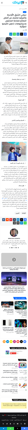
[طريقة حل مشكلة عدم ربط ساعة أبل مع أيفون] (23, 379)
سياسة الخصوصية (5, 420)
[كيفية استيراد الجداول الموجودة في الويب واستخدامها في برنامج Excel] (23, 365)
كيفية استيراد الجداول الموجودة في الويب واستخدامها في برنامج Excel (10, 364)
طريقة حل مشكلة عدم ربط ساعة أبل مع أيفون (9, 378)
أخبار (20, 8)
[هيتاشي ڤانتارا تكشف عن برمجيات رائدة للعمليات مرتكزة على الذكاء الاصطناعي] (21, 305)
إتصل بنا (11, 420)
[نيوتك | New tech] (18, 2)
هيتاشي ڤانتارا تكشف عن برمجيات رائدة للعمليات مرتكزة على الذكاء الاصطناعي (21, 313)
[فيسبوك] (25, 219)
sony (23, 213)
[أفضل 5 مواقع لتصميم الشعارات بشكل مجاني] (23, 385)
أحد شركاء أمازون (18, 420)
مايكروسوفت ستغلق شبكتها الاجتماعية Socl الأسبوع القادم (8, 310)
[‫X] (21, 219)
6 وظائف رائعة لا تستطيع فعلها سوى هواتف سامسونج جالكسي (10, 371)
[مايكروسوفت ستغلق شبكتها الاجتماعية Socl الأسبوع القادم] (7, 304)
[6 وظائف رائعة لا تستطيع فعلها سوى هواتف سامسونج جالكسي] (23, 372)
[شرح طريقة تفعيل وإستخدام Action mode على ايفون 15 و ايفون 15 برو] (23, 392)
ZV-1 (6, 198)
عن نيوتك (25, 420)
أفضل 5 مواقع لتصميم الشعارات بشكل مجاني (10, 385)
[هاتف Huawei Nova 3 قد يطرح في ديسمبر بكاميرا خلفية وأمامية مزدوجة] (7, 322)
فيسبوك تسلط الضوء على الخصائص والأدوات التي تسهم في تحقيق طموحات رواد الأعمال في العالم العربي (21, 332)
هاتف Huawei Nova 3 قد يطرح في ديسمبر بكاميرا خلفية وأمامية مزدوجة (8, 329)
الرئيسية (24, 8)
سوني (17, 213)
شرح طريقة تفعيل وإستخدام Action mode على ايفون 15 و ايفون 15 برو (9, 390)
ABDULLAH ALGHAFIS (14, 238)
